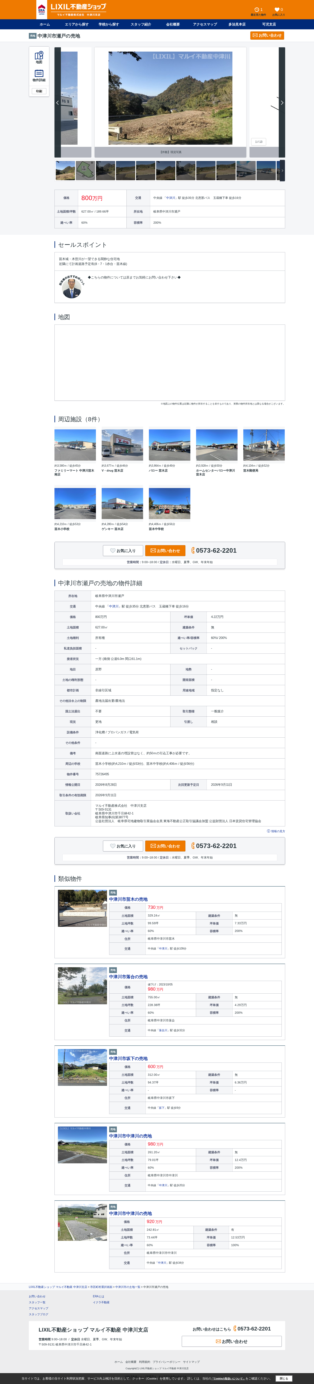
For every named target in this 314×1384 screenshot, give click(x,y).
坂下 (161, 1107)
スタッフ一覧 (37, 1302)
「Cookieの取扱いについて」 (228, 1378)
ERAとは (98, 1296)
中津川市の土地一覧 (127, 1287)
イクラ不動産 (101, 1302)
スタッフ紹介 (141, 24)
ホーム (45, 24)
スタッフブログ (38, 1314)
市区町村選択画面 (101, 1287)
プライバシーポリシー (166, 1361)
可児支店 (269, 24)
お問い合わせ (270, 35)
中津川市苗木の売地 (128, 899)
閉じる (284, 1378)
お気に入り (126, 551)
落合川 (163, 1030)
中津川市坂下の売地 (128, 1058)
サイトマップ (191, 1361)
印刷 (39, 91)
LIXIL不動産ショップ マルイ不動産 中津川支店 (58, 1287)
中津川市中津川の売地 (130, 1136)
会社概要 (173, 24)
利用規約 (144, 1361)
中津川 (170, 197)
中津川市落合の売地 (128, 976)
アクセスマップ (38, 1308)
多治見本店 (237, 24)
